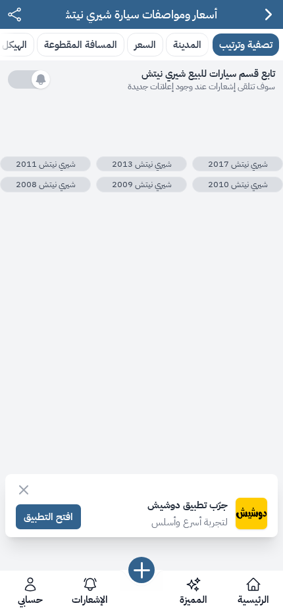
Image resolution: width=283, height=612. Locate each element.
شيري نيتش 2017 (238, 164)
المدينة (187, 44)
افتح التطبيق (48, 516)
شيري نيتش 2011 (46, 164)
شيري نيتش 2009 (142, 184)
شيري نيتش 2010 (238, 184)
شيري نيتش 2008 (46, 184)
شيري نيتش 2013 (142, 164)
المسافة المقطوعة (80, 44)
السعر (145, 44)
